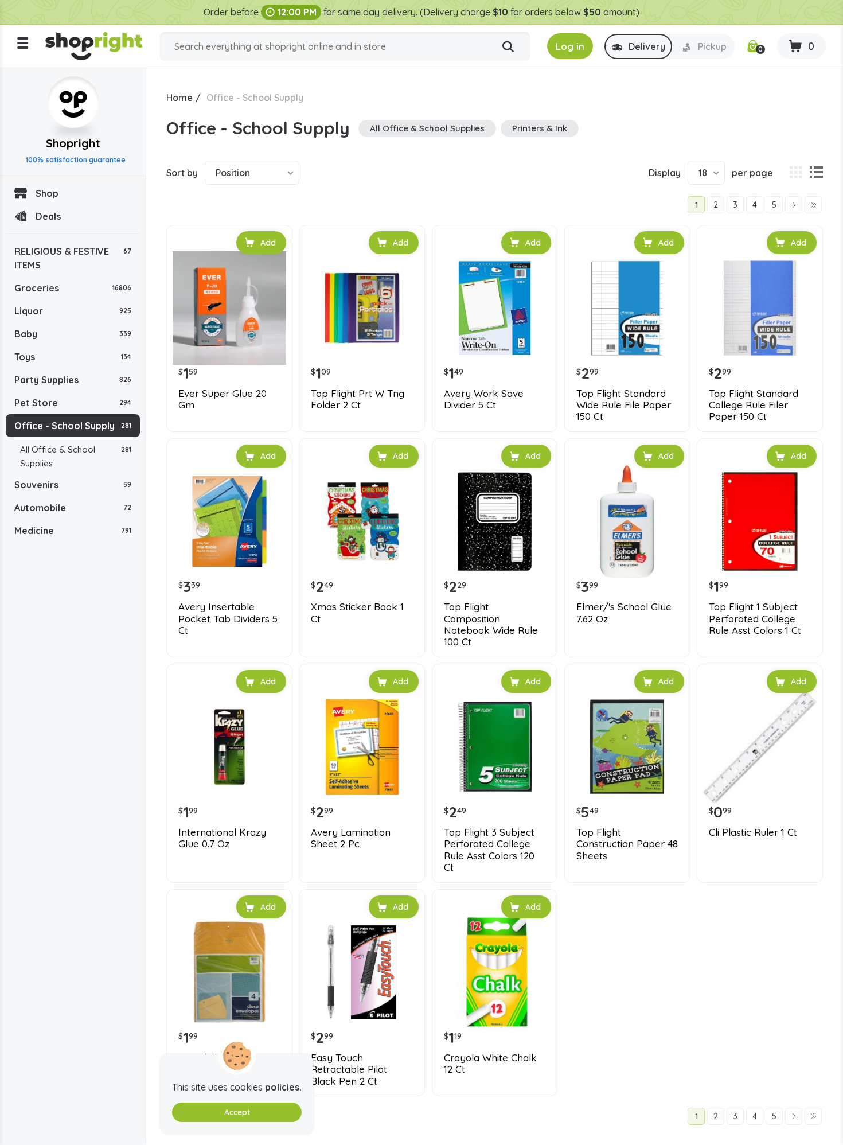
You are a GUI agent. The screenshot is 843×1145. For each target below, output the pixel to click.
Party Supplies (72, 379)
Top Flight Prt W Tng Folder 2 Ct (357, 399)
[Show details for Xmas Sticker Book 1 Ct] (362, 521)
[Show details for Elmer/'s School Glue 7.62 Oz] (627, 521)
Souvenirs (72, 484)
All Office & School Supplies (75, 456)
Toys (72, 357)
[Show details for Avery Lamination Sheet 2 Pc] (362, 747)
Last (813, 204)
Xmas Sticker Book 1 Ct (357, 612)
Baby (72, 334)
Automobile (72, 507)
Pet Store (72, 402)
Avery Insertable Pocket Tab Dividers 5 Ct (228, 618)
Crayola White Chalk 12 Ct (490, 1063)
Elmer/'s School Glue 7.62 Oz (624, 612)
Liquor (72, 311)
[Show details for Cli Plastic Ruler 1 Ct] (760, 747)
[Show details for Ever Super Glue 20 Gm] (229, 308)
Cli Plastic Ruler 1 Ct (753, 832)
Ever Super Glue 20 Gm (222, 399)
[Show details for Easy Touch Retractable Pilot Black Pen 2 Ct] (362, 972)
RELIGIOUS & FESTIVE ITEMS (72, 258)
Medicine (72, 530)
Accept (237, 1112)
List (816, 172)
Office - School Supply (72, 425)
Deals (48, 216)
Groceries (72, 288)
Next (793, 204)
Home (179, 97)
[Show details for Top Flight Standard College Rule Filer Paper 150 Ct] (760, 308)
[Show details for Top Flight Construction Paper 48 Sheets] (627, 747)
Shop (47, 193)
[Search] (508, 47)
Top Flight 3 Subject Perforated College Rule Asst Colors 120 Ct (489, 850)
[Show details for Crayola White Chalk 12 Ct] (495, 972)
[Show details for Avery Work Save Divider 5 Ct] (495, 308)
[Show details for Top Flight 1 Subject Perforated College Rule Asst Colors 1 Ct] (760, 521)
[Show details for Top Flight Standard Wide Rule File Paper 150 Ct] (627, 308)
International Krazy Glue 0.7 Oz (222, 838)
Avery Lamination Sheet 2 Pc (351, 838)
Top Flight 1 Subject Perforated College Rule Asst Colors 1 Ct (755, 618)
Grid (795, 172)
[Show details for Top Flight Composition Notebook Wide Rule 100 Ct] (495, 521)
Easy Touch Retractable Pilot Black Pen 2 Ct (349, 1069)
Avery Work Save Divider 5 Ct (484, 399)
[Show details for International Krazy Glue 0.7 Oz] (229, 747)
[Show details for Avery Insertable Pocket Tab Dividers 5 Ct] (229, 521)
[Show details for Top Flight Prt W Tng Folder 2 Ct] (362, 308)
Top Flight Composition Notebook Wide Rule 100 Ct (491, 624)
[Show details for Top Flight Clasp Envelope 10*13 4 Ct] (229, 972)
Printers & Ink (539, 128)
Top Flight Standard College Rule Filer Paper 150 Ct (753, 405)
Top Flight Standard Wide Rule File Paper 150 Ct (623, 405)
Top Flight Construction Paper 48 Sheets (627, 844)
